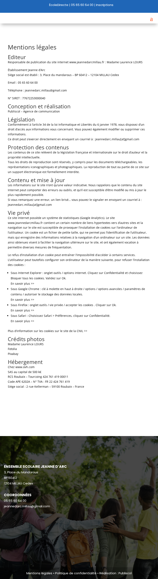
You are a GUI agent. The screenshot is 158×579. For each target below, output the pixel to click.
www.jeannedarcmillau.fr (86, 62)
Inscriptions (104, 5)
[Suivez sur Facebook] (7, 518)
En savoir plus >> (22, 283)
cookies (105, 227)
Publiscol (125, 573)
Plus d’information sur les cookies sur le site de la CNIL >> (47, 331)
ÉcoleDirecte (58, 5)
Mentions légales (39, 573)
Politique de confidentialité (75, 573)
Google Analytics (92, 218)
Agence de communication (41, 111)
